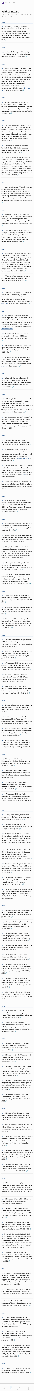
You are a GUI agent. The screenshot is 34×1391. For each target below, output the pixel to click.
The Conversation (7, 329)
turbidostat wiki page (22, 458)
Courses (19, 1388)
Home (4, 1388)
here (24, 474)
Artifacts (28, 1388)
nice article (4, 303)
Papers (11, 1388)
